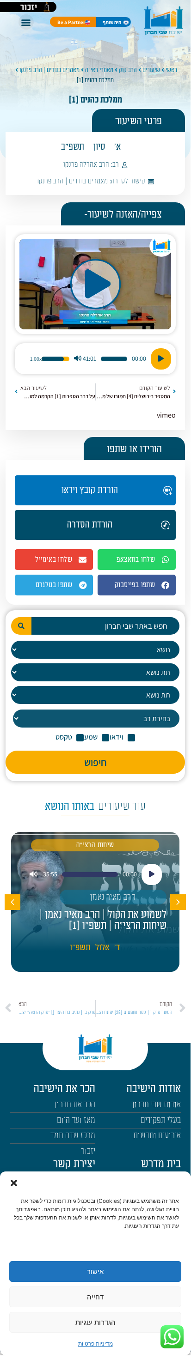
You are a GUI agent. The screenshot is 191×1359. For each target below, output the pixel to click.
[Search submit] (21, 626)
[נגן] (161, 359)
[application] (95, 359)
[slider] (114, 359)
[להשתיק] (78, 358)
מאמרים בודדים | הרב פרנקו (49, 70)
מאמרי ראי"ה (99, 70)
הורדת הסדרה (89, 525)
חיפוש (95, 762)
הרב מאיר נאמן (113, 897)
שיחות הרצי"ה (95, 845)
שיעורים (151, 70)
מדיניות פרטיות (95, 1343)
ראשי (171, 70)
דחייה (95, 1296)
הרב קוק (128, 70)
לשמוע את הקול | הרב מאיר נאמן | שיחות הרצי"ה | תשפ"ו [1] (102, 920)
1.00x (36, 359)
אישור (95, 1271)
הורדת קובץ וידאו (90, 490)
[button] (13, 1183)
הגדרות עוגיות (95, 1322)
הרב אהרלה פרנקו (86, 165)
